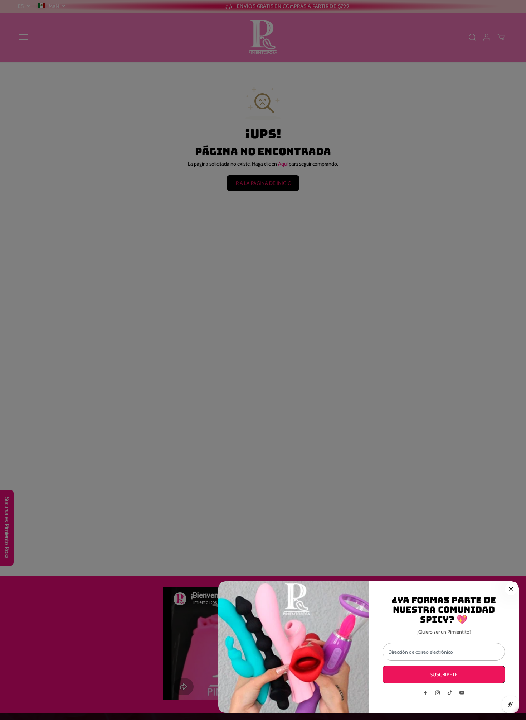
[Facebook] (425, 693)
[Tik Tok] (450, 693)
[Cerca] (511, 589)
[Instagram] (438, 693)
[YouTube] (462, 693)
